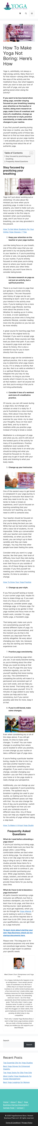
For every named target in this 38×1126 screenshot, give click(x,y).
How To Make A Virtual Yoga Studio (18, 825)
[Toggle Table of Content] (30, 153)
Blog (20, 1102)
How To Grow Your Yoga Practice (17, 582)
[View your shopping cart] (20, 13)
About (13, 1102)
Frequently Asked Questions (17, 161)
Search (6, 1040)
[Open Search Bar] (26, 13)
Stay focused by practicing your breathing (18, 157)
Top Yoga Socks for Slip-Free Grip (17, 1073)
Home (5, 1102)
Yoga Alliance (25, 911)
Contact (20, 1108)
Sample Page (8, 1108)
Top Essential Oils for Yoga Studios (18, 1063)
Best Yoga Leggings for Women (16, 1082)
